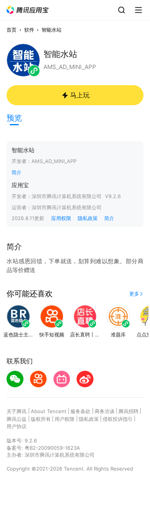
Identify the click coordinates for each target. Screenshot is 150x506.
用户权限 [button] (65, 419)
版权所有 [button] (41, 419)
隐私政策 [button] (88, 218)
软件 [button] (29, 30)
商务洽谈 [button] (105, 411)
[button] (28, 10)
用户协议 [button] (17, 426)
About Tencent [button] (49, 411)
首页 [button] (12, 30)
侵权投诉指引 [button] (118, 419)
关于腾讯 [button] (17, 411)
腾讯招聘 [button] (128, 411)
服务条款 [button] (80, 411)
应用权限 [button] (61, 218)
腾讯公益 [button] (17, 419)
